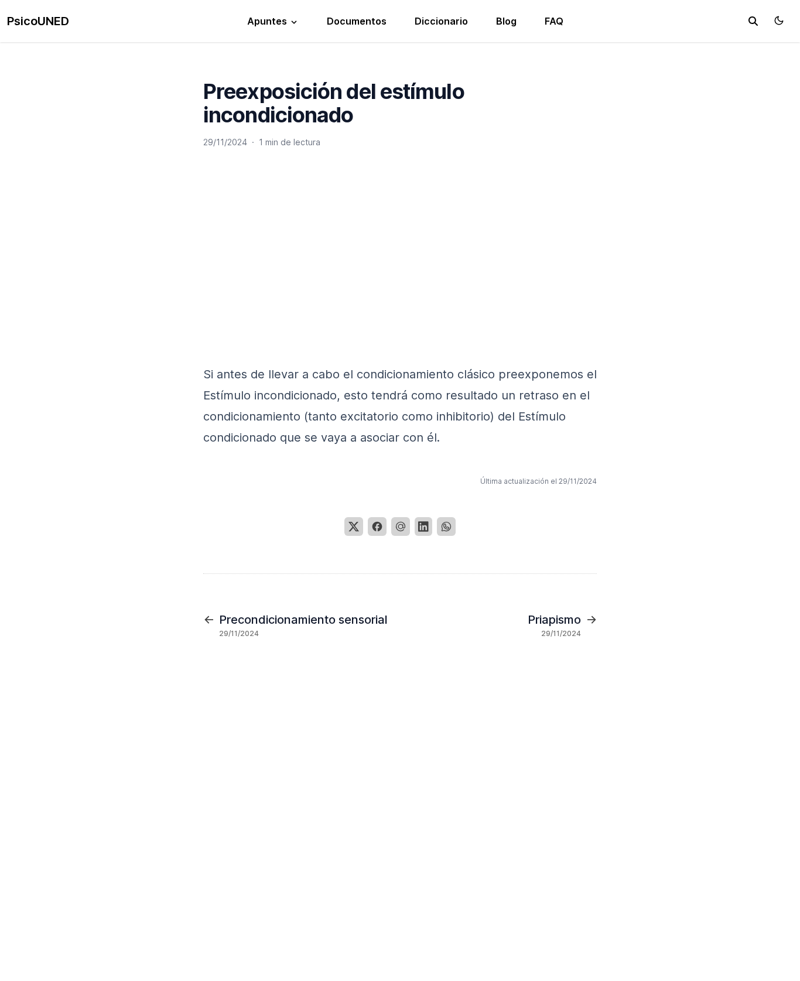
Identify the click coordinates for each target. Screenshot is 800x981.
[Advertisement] (400, 268)
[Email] (400, 526)
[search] (753, 21)
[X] (353, 526)
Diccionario (441, 21)
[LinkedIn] (423, 526)
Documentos (357, 21)
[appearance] (779, 20)
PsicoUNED (38, 21)
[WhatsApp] (446, 526)
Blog (506, 21)
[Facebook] (377, 526)
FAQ (554, 21)
